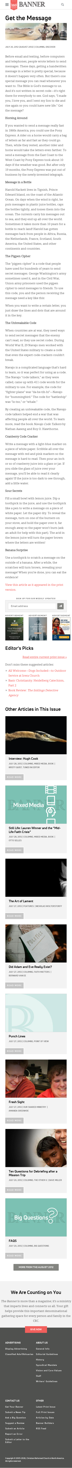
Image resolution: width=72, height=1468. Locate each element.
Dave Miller (55, 1180)
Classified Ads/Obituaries (19, 1354)
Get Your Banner (14, 1407)
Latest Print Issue (45, 1407)
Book (50, 764)
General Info (43, 1349)
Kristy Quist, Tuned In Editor (24, 768)
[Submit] (60, 606)
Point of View (41, 1041)
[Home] (32, 4)
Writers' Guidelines (46, 1382)
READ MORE (14, 777)
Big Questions (41, 1246)
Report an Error (14, 1434)
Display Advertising (16, 1349)
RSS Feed (41, 1429)
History (40, 1360)
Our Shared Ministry (34, 1107)
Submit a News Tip (15, 1412)
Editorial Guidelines (47, 1354)
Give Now (36, 1329)
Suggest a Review (14, 1423)
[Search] (62, 4)
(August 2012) (26, 47)
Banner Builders (45, 1423)
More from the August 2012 (36, 1267)
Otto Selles (15, 841)
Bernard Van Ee (17, 976)
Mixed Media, (41, 764)
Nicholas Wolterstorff (49, 906)
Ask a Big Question (15, 1418)
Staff (38, 1376)
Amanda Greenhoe (19, 1111)
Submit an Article (14, 1429)
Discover (50, 47)
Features (28, 906)
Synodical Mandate (46, 1365)
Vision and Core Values (49, 1371)
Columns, (40, 47)
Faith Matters (42, 972)
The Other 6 (40, 1180)
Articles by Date (45, 1418)
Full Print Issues (45, 1412)
